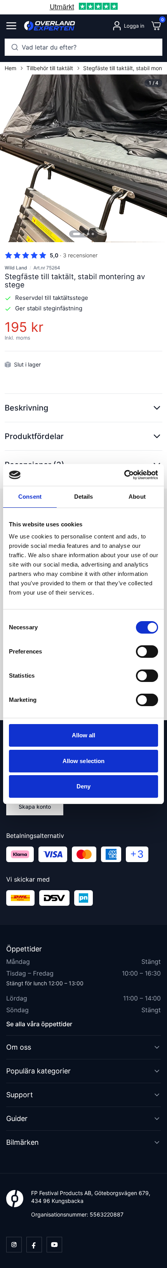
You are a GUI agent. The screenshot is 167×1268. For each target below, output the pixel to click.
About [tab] (137, 496)
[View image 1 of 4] (83, 158)
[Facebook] (34, 1244)
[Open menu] (11, 26)
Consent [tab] (30, 496)
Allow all (84, 735)
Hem (10, 68)
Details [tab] (83, 496)
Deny (83, 786)
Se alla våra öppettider (39, 1024)
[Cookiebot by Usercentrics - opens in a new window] (124, 475)
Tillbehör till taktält (49, 68)
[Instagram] (14, 1244)
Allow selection (84, 761)
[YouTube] (54, 1244)
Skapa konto (35, 806)
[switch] (147, 651)
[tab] (76, 234)
